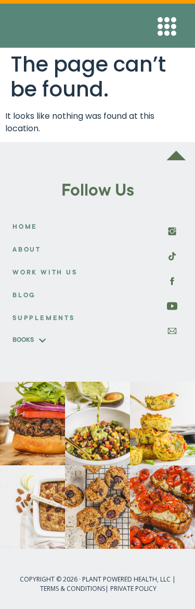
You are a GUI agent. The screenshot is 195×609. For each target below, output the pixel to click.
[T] (172, 306)
